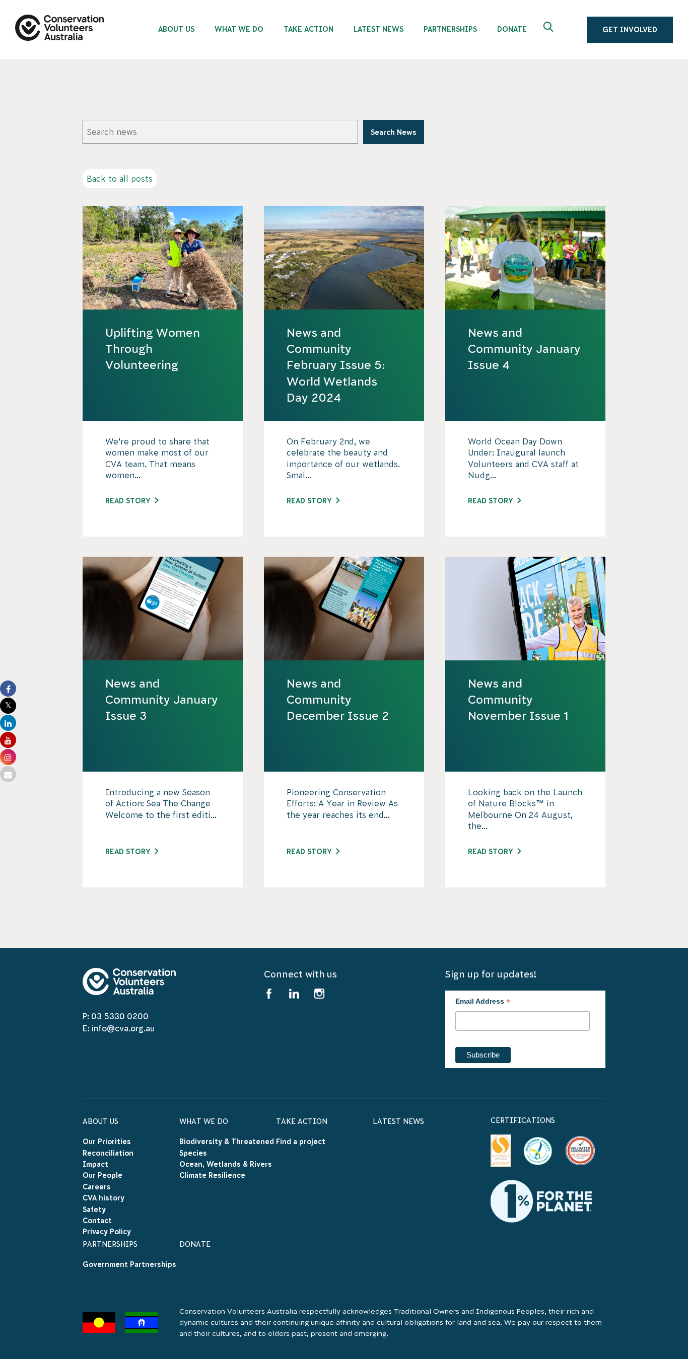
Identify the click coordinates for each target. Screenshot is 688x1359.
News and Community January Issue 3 (161, 699)
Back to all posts (120, 178)
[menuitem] (176, 26)
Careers (97, 1187)
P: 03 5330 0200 (116, 1016)
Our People (102, 1175)
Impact (95, 1164)
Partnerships (110, 1244)
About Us (100, 1121)
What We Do (203, 1121)
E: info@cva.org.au (119, 1028)
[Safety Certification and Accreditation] (501, 1151)
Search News (394, 132)
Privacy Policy (107, 1232)
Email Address (482, 1002)
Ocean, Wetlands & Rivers (225, 1164)
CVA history (103, 1198)
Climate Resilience (212, 1175)
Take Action (301, 1121)
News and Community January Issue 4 (524, 348)
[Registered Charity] (538, 1151)
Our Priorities (107, 1142)
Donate (195, 1244)
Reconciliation (108, 1153)
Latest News (398, 1121)
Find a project (300, 1142)
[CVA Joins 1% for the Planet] (541, 1200)
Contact (97, 1221)
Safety (94, 1209)
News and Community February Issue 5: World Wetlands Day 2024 (336, 365)
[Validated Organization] (580, 1150)
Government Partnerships (129, 1264)
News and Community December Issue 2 (338, 699)
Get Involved (629, 30)
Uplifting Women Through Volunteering (152, 348)
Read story (128, 501)
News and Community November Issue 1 (518, 699)
